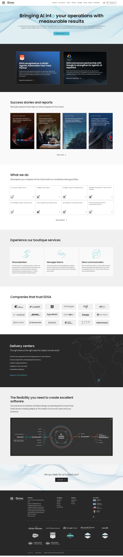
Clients (58, 502)
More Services (60, 220)
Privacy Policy (38, 552)
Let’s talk (60, 480)
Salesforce (74, 500)
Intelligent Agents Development (36, 507)
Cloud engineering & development (36, 510)
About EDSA (60, 507)
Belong (58, 505)
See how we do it (60, 33)
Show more (60, 155)
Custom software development (36, 500)
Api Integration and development (36, 512)
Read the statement (25, 80)
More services (31, 516)
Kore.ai (73, 503)
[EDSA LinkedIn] (93, 516)
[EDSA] (10, 3)
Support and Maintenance (34, 503)
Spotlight (59, 500)
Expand (15, 147)
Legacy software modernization (36, 509)
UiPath (73, 502)
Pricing (58, 503)
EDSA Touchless (32, 514)
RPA (29, 502)
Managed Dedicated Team (34, 505)
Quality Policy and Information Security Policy (54, 552)
